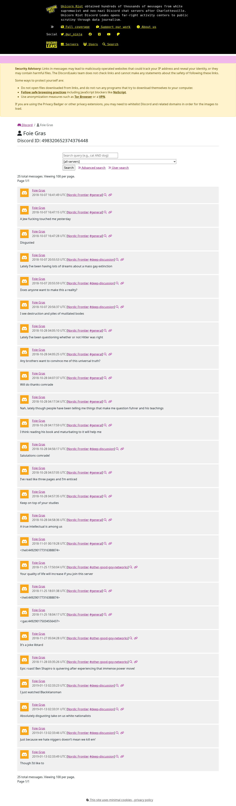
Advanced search (93, 168)
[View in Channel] (105, 195)
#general (96, 195)
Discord (27, 125)
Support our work (114, 27)
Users (92, 44)
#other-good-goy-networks (109, 567)
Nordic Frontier (78, 195)
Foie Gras (38, 190)
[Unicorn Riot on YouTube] (108, 34)
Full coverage (77, 27)
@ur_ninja (73, 34)
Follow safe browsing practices (43, 92)
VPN (102, 97)
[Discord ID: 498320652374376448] (24, 193)
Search (111, 44)
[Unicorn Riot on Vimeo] (99, 34)
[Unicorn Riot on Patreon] (118, 34)
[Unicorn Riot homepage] (51, 9)
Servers (71, 44)
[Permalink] (110, 195)
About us (148, 27)
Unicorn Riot (72, 6)
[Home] (51, 44)
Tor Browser (83, 97)
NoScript (119, 92)
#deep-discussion (102, 260)
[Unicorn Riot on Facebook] (90, 34)
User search (120, 168)
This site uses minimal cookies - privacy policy (121, 800)
